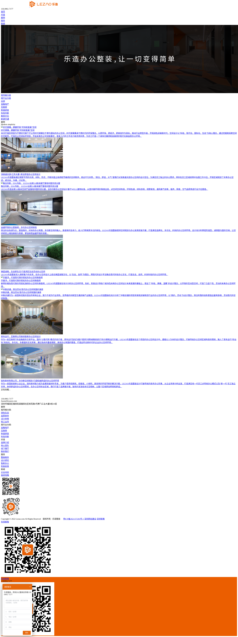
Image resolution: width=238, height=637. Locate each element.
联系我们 (5, 451)
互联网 (4, 107)
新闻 (3, 24)
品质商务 (5, 416)
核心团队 (5, 445)
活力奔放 (5, 419)
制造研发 (5, 110)
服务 (3, 21)
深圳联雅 (101, 519)
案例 (3, 18)
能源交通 (5, 119)
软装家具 (5, 466)
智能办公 (5, 463)
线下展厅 (5, 448)
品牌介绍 (5, 442)
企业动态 (5, 472)
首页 (3, 12)
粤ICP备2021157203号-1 (73, 519)
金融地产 (5, 104)
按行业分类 (6, 98)
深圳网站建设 (90, 519)
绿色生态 (5, 413)
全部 (3, 101)
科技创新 (5, 113)
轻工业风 (5, 422)
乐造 (3, 15)
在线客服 (5, 522)
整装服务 (5, 457)
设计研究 (5, 460)
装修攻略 (5, 475)
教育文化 (5, 116)
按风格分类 (6, 95)
